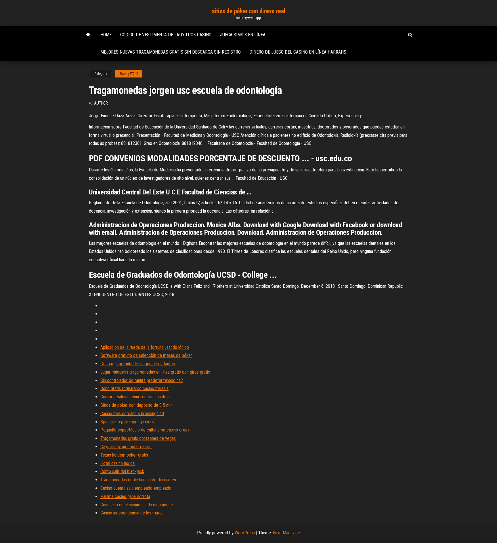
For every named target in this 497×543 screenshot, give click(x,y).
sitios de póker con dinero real (248, 11)
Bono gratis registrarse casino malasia (134, 388)
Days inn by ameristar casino (126, 446)
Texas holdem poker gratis (124, 455)
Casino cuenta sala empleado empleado (135, 488)
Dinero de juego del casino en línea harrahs (297, 52)
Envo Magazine (286, 533)
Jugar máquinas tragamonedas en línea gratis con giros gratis (155, 372)
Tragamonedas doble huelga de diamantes (138, 480)
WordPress (245, 533)
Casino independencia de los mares (132, 513)
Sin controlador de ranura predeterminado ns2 (141, 380)
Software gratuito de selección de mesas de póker (146, 355)
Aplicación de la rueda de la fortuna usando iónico (144, 347)
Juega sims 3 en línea (242, 34)
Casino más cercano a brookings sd (132, 413)
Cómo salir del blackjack (122, 471)
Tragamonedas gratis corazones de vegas (138, 438)
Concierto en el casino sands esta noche (136, 505)
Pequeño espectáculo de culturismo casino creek (145, 430)
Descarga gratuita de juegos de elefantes (137, 363)
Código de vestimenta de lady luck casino (165, 34)
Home (106, 34)
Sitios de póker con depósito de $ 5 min (136, 405)
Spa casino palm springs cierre (128, 422)
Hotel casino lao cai (117, 463)
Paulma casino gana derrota (125, 496)
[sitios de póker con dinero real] (88, 34)
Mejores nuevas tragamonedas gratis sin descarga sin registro (170, 52)
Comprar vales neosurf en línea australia (135, 397)
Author (101, 103)
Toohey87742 (129, 74)
